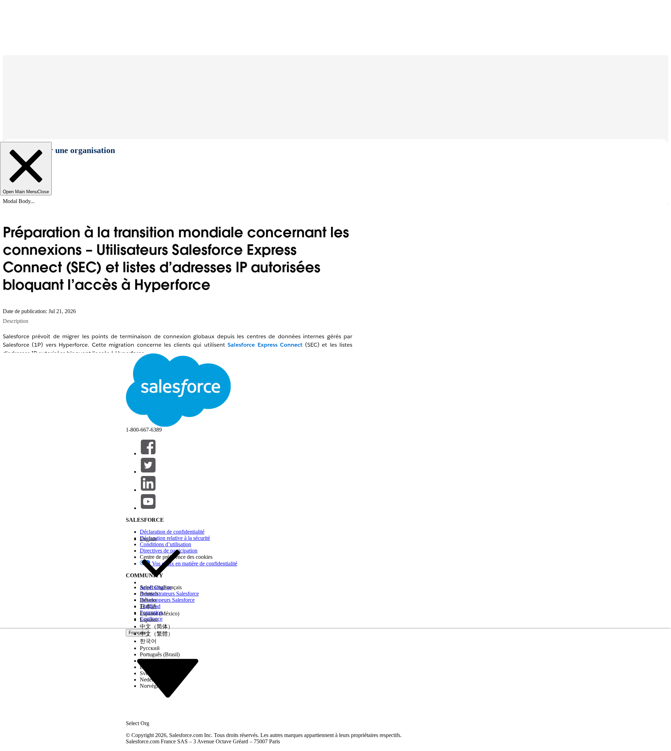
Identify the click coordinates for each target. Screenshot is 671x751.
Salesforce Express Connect (265, 344)
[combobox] (168, 678)
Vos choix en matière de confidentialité (194, 563)
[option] (161, 539)
